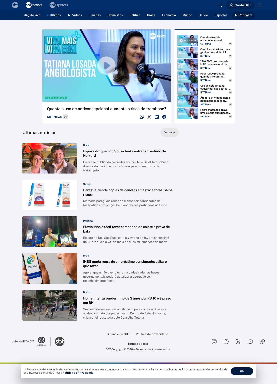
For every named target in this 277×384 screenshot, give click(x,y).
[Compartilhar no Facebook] (164, 117)
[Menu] (261, 5)
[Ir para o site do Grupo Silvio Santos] (31, 341)
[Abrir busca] (220, 5)
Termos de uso (138, 344)
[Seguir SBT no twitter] (238, 342)
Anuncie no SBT (118, 334)
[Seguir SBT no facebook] (226, 342)
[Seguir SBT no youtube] (250, 342)
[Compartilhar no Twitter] (149, 117)
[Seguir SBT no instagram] (214, 342)
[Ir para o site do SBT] (59, 341)
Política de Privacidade (78, 372)
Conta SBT (243, 5)
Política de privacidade (152, 334)
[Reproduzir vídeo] (106, 65)
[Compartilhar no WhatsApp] (142, 117)
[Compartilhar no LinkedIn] (157, 117)
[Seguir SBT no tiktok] (262, 342)
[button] (100, 158)
